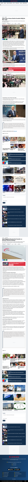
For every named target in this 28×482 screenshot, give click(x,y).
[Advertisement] (14, 92)
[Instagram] (13, 467)
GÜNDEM (2, 3)
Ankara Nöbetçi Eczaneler (6, 472)
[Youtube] (15, 467)
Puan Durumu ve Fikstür (6, 475)
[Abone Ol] (25, 39)
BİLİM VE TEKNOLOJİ (9, 3)
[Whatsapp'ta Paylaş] (5, 39)
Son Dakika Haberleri (5, 476)
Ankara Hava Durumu (17, 472)
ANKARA (5, 3)
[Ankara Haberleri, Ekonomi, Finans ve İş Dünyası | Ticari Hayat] (14, 1)
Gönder (4, 202)
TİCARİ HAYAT (17, 3)
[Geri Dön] (0, 4)
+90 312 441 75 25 (14, 463)
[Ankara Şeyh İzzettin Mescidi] (19, 170)
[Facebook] (11, 467)
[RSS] (17, 467)
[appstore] (11, 469)
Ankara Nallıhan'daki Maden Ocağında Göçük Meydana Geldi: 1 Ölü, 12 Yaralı (8, 174)
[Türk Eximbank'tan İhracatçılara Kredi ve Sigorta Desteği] (19, 388)
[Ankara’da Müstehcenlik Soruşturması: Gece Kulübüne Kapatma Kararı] (8, 179)
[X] (12, 467)
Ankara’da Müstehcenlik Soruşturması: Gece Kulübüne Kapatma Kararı (8, 183)
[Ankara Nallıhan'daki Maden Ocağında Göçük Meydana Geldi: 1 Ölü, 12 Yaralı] (8, 170)
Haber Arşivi (16, 476)
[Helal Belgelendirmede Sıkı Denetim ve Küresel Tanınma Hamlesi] (14, 252)
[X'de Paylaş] (4, 39)
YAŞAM (21, 3)
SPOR (14, 3)
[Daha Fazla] (6, 39)
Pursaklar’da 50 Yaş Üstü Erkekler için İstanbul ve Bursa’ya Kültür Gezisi (19, 192)
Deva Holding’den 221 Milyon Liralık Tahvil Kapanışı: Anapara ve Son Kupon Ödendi (7, 410)
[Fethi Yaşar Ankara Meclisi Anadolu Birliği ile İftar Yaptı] (14, 31)
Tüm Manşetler (16, 475)
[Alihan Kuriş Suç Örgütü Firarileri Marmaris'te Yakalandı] (8, 188)
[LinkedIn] (14, 467)
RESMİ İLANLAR (25, 3)
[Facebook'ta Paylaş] (2, 39)
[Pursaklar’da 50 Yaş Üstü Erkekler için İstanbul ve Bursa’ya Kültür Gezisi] (19, 188)
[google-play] (17, 469)
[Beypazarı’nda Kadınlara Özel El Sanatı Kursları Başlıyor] (19, 179)
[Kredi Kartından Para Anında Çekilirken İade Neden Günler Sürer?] (8, 388)
